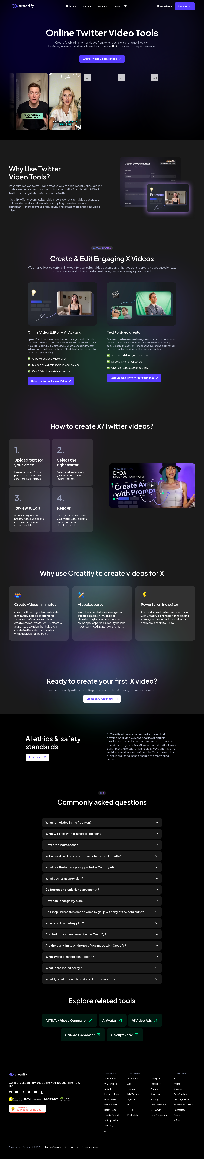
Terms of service (53, 1147)
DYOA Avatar (110, 1104)
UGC (129, 1104)
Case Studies (180, 1094)
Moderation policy (91, 1147)
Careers (178, 1115)
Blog (176, 1078)
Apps (129, 1083)
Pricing (117, 5)
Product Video (111, 1094)
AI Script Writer (111, 1120)
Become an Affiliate (183, 1104)
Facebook (156, 1083)
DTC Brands (133, 1094)
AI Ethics (178, 1120)
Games (131, 1089)
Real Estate (133, 1115)
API (125, 5)
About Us (178, 1089)
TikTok (130, 1109)
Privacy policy (71, 1147)
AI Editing (108, 1125)
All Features (110, 1078)
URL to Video (110, 1083)
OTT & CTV (156, 1109)
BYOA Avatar (110, 1099)
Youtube (155, 1089)
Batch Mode (110, 1109)
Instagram (156, 1078)
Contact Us (179, 1109)
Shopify (154, 1099)
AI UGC (116, 46)
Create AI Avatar (159, 1104)
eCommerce (133, 1078)
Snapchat (155, 1094)
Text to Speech (112, 1115)
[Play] (152, 485)
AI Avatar (108, 1089)
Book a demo (164, 5)
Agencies (132, 1099)
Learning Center (182, 1099)
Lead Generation (159, 1115)
